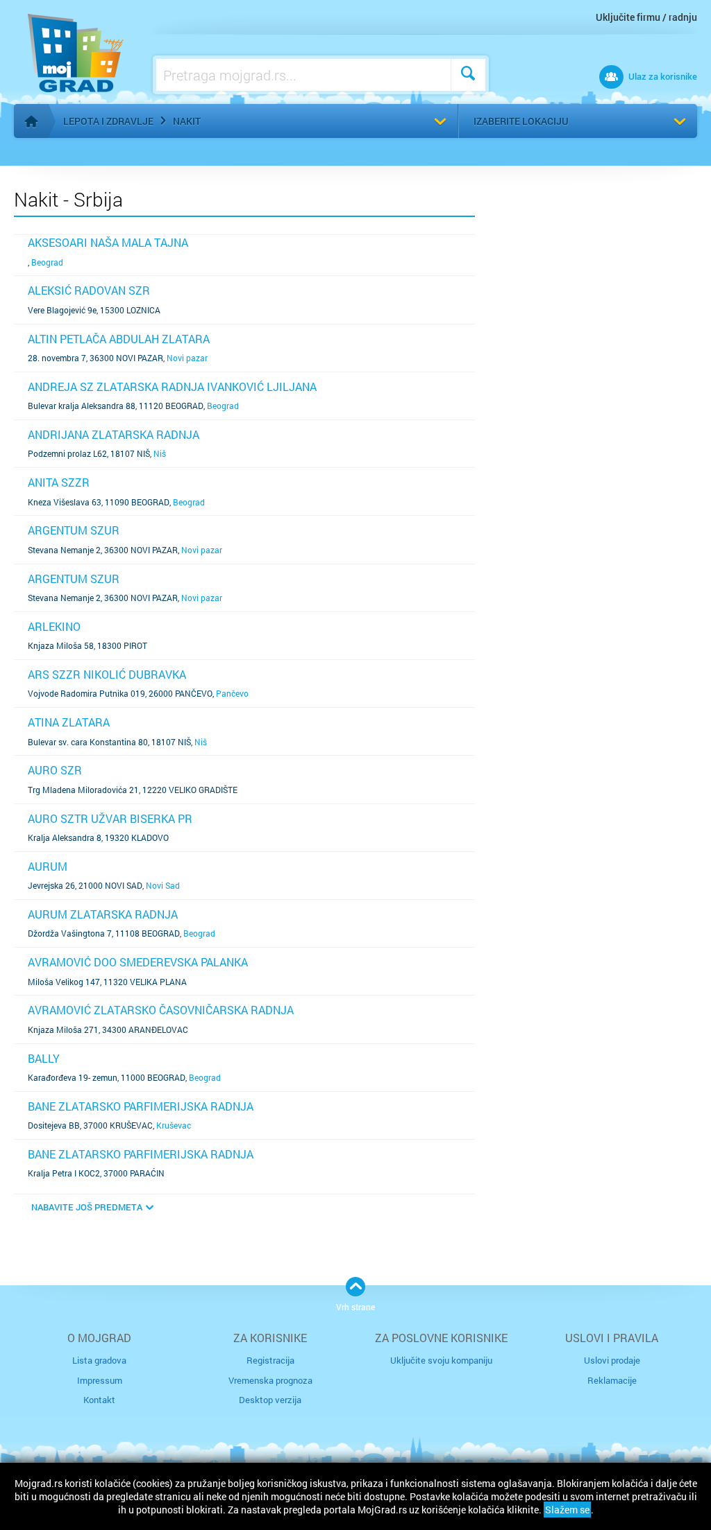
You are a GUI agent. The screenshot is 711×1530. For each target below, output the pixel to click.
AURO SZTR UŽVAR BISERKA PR (110, 818)
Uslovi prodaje (612, 1360)
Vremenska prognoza (270, 1380)
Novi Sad (163, 885)
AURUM (47, 866)
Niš (159, 453)
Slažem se (567, 1509)
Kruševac (173, 1125)
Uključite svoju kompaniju (441, 1360)
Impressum (99, 1380)
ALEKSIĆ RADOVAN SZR (89, 290)
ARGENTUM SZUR (73, 530)
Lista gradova (99, 1360)
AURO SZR (55, 770)
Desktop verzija (270, 1399)
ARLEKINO (54, 626)
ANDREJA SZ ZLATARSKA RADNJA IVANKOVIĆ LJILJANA (172, 386)
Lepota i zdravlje (108, 121)
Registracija (270, 1360)
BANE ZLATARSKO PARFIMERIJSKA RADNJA (140, 1106)
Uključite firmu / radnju (646, 17)
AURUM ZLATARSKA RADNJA (103, 914)
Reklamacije (612, 1380)
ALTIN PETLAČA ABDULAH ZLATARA (119, 338)
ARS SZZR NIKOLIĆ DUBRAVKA (107, 674)
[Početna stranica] (31, 121)
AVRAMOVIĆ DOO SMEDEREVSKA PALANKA (138, 962)
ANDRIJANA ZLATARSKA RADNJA (113, 434)
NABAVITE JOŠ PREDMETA (86, 1207)
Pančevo (232, 693)
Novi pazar (187, 357)
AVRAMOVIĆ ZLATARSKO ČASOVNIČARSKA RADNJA (161, 1009)
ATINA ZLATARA (69, 722)
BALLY (44, 1058)
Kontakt (99, 1399)
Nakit (187, 121)
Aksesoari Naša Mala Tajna (108, 242)
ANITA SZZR (59, 482)
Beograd (47, 262)
